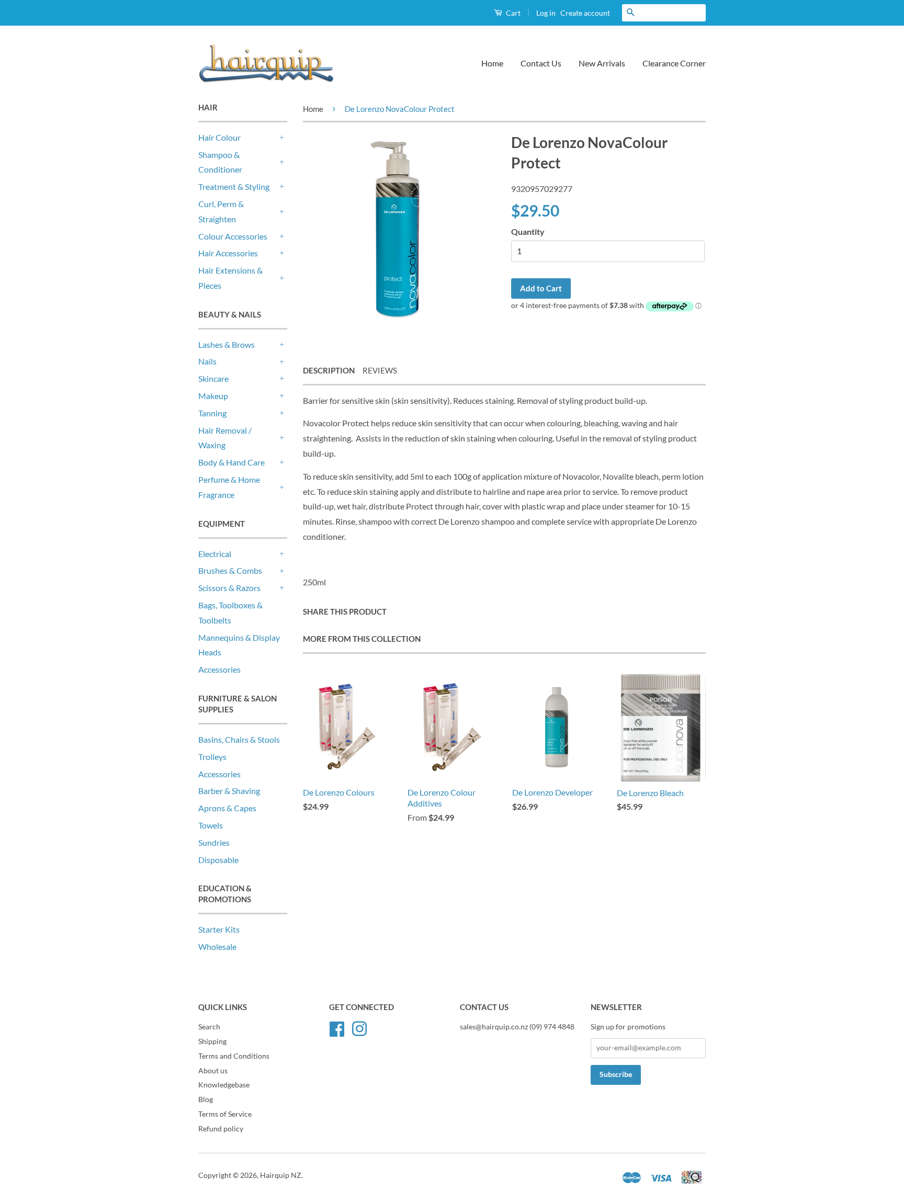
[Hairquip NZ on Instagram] (359, 1027)
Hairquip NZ (280, 1175)
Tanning (212, 413)
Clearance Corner (674, 63)
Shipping (212, 1041)
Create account (585, 12)
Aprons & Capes (227, 808)
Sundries (214, 842)
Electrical (214, 554)
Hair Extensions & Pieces (230, 277)
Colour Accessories (232, 236)
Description (329, 370)
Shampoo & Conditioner (220, 162)
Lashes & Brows (226, 344)
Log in (546, 12)
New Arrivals (602, 63)
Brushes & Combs (230, 570)
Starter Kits (219, 929)
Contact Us (541, 63)
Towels (210, 825)
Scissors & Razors (229, 588)
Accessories (219, 669)
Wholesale (217, 946)
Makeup (213, 396)
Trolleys (212, 757)
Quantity (528, 231)
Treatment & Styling (233, 186)
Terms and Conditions (233, 1056)
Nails (207, 361)
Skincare (213, 378)
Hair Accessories (228, 253)
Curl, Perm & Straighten (221, 211)
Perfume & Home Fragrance (229, 487)
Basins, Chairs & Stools (239, 739)
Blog (205, 1099)
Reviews (380, 370)
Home (492, 63)
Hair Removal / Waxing (225, 437)
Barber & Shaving (229, 791)
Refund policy (220, 1129)
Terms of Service (225, 1114)
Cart (512, 12)
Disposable (218, 860)
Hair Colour (219, 137)
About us (213, 1071)
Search (209, 1027)
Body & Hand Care (231, 462)
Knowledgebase (224, 1085)
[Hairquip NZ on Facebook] (337, 1027)
